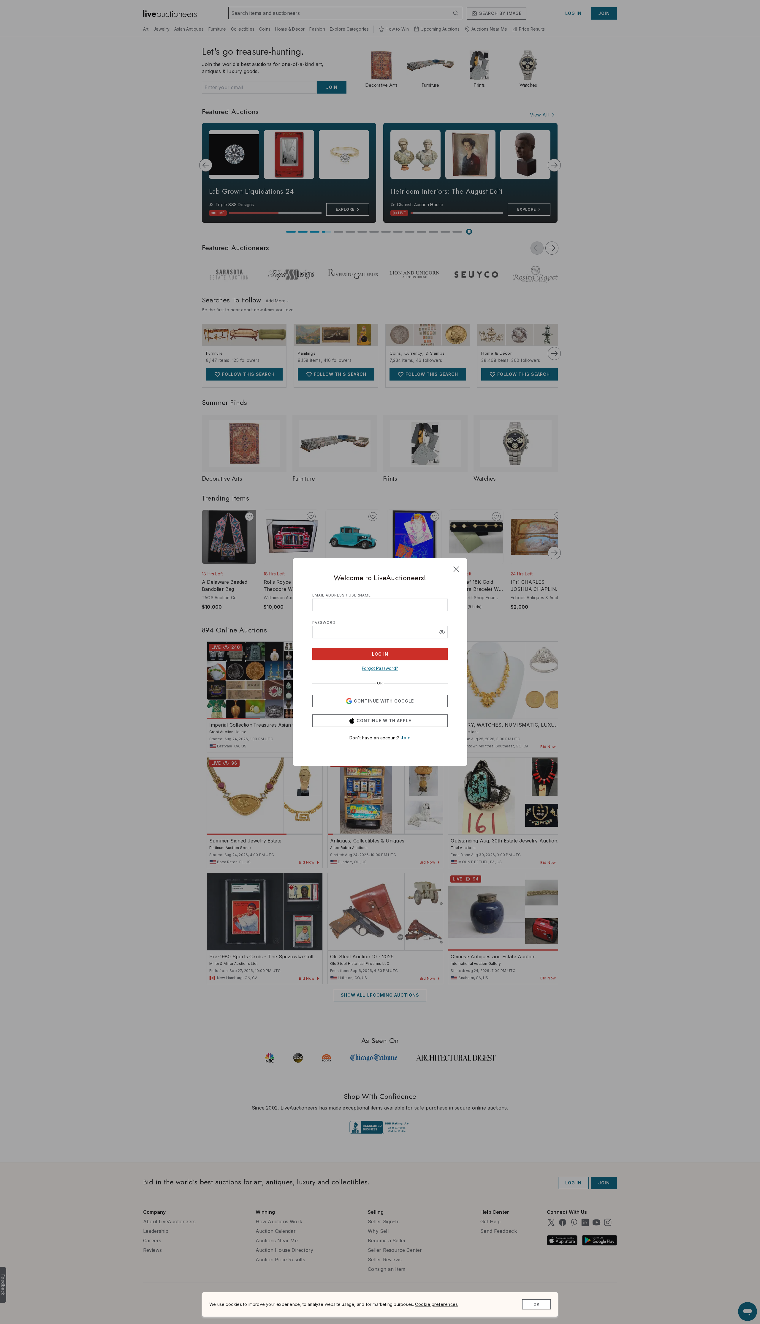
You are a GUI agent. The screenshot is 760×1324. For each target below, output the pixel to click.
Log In (380, 654)
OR (380, 683)
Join (405, 738)
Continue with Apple (384, 720)
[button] (442, 632)
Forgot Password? (380, 668)
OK (536, 1304)
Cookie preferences (436, 1304)
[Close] (456, 569)
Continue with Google (384, 700)
